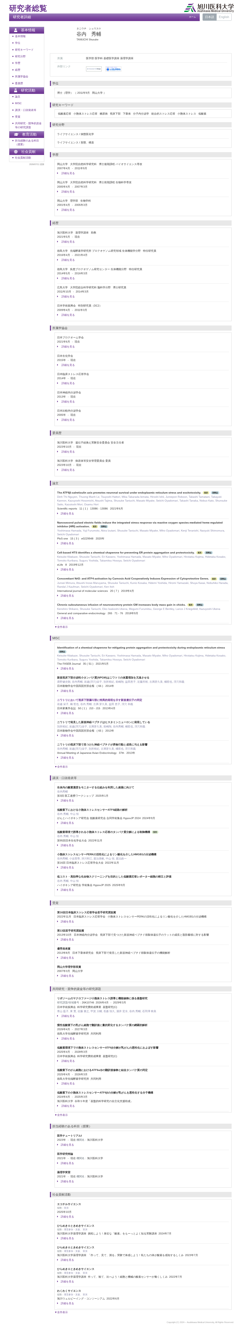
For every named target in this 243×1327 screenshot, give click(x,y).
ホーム (192, 17)
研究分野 (20, 56)
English (224, 17)
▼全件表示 (61, 626)
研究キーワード (24, 49)
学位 (17, 43)
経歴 (17, 69)
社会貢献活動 (23, 157)
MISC (18, 103)
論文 (17, 96)
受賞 (17, 116)
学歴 (17, 63)
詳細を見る (68, 173)
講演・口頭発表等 (25, 110)
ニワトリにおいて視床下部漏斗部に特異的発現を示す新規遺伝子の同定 (99, 699)
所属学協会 (21, 76)
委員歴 (19, 83)
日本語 (209, 17)
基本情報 (20, 36)
